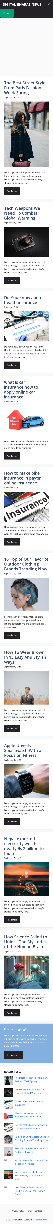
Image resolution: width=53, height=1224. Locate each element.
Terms (29, 1210)
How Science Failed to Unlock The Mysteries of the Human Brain (30, 1191)
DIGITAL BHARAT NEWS (22, 4)
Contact (38, 1210)
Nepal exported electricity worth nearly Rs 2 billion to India (29, 1175)
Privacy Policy (17, 1210)
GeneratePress (40, 1219)
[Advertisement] (26, 45)
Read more (12, 191)
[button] (49, 4)
